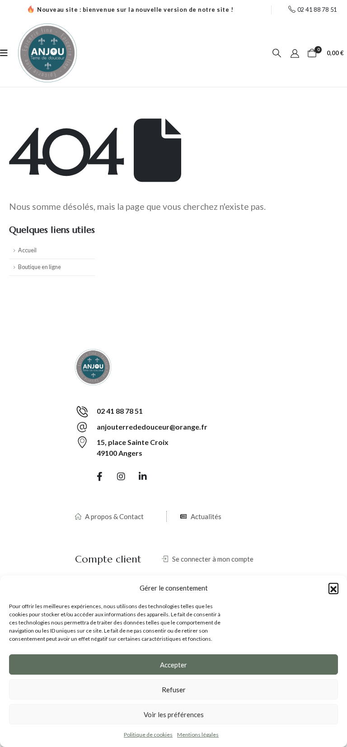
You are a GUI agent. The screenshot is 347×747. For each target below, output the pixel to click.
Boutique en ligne (39, 267)
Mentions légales (198, 734)
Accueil (27, 250)
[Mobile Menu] (4, 52)
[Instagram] (121, 476)
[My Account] (295, 52)
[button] (333, 587)
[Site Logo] (47, 53)
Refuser (174, 690)
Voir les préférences (174, 714)
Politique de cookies (148, 734)
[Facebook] (99, 476)
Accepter (173, 665)
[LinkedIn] (142, 476)
